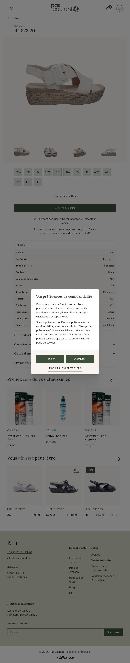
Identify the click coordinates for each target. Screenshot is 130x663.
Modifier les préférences (65, 368)
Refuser (50, 359)
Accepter (79, 359)
